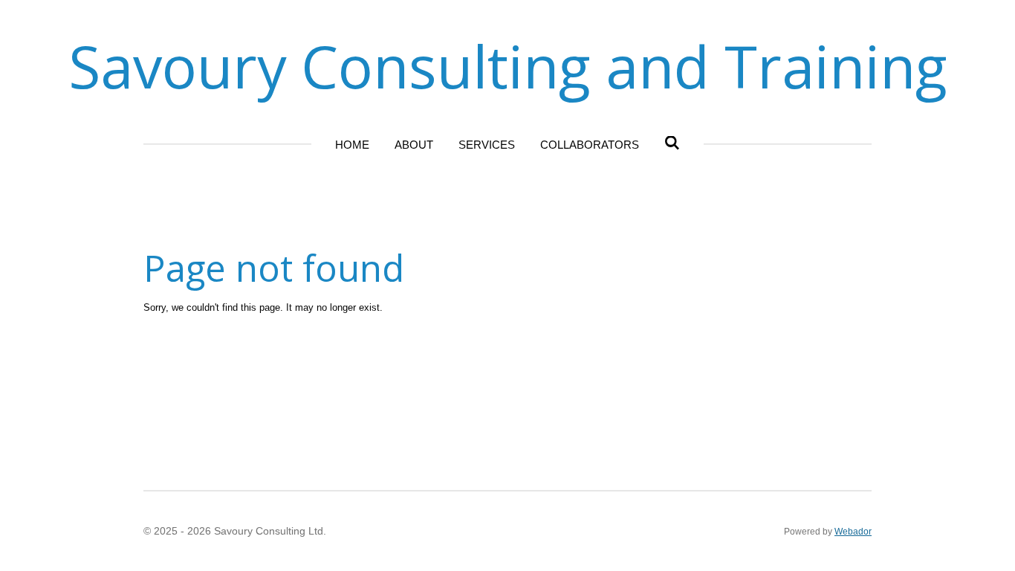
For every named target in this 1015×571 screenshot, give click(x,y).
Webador (853, 531)
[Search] (672, 143)
